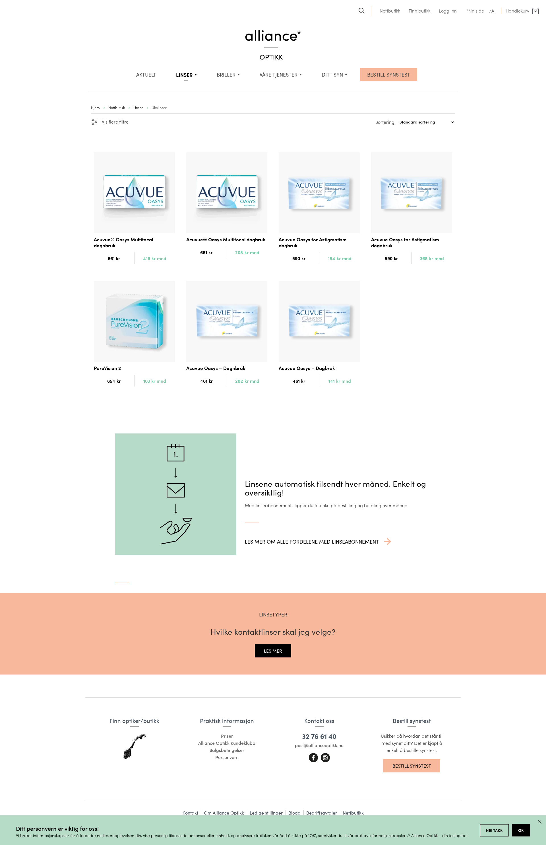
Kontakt (190, 813)
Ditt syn (332, 74)
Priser (227, 736)
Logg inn (448, 11)
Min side (475, 11)
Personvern (227, 757)
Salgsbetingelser (227, 750)
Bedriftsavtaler (321, 813)
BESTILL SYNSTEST (388, 74)
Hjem (95, 107)
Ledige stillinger (266, 813)
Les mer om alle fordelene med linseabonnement (312, 541)
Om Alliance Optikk (224, 813)
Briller (226, 74)
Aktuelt (146, 74)
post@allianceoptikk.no (319, 745)
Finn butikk (419, 11)
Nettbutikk (390, 11)
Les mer (273, 651)
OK (521, 830)
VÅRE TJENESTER (278, 74)
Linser (184, 74)
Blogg (294, 813)
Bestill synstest (411, 766)
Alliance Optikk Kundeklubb (226, 743)
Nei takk (494, 830)
